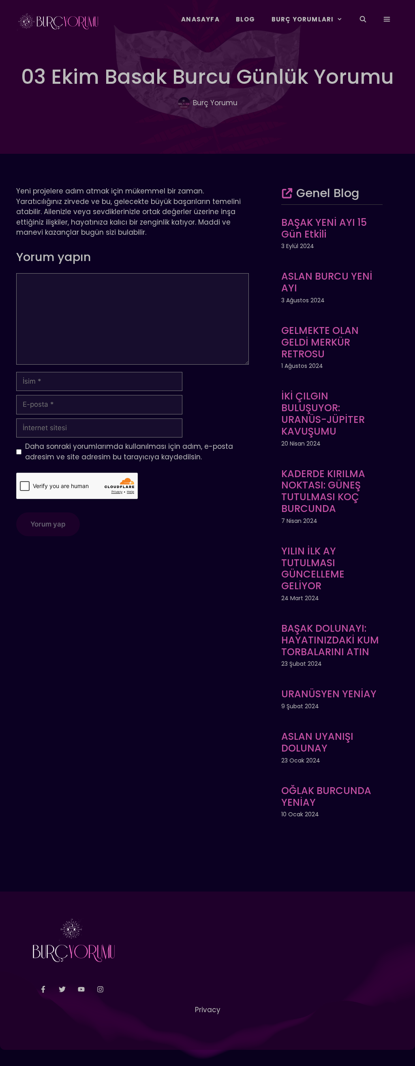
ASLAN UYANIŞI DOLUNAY (317, 742)
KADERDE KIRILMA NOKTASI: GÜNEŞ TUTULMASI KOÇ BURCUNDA (323, 491)
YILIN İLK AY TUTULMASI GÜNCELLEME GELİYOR (312, 568)
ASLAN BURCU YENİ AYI (326, 282)
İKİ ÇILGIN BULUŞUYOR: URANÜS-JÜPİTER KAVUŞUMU (323, 413)
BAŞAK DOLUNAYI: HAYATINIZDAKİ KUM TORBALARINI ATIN (330, 640)
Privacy (207, 1010)
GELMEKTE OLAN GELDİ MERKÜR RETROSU (320, 342)
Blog (245, 19)
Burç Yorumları (303, 19)
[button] (387, 19)
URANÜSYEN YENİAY (328, 694)
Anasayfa (200, 19)
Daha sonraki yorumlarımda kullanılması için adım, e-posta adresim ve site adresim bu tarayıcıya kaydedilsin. (129, 452)
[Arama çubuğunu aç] (362, 19)
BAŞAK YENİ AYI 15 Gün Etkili (324, 228)
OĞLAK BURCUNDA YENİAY (326, 796)
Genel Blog (327, 193)
